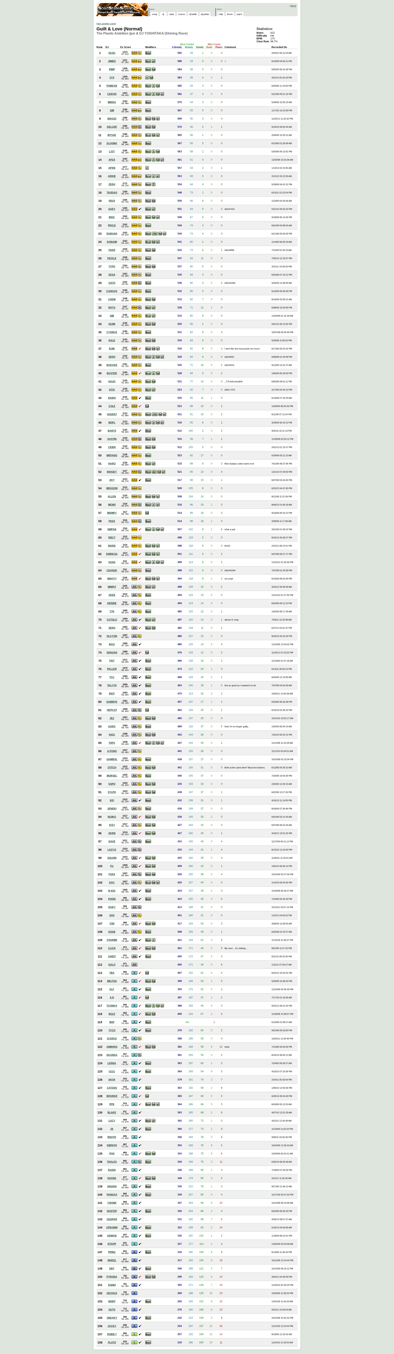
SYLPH (112, 792)
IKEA (112, 644)
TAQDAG (112, 192)
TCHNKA (112, 1005)
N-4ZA (112, 890)
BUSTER (112, 373)
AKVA (111, 1079)
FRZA (112, 521)
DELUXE (112, 126)
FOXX (112, 874)
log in (293, 6)
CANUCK (111, 291)
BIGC (112, 217)
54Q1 (112, 734)
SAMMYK (111, 701)
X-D (112, 997)
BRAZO (112, 118)
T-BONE (112, 1202)
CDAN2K (112, 570)
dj (163, 14)
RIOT (112, 693)
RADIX (112, 1170)
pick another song (106, 23)
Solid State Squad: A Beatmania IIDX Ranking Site (122, 9)
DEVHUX (112, 1293)
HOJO (111, 381)
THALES (112, 1161)
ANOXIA (112, 1186)
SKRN (112, 833)
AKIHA (112, 398)
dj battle (193, 14)
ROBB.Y (112, 1334)
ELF (112, 989)
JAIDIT (112, 956)
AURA (112, 726)
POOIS (112, 899)
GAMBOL (112, 759)
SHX (112, 915)
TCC (112, 677)
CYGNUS (112, 332)
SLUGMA (112, 143)
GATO (112, 283)
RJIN (112, 348)
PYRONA (112, 1276)
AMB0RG (112, 1046)
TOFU (112, 742)
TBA (112, 972)
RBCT (111, 537)
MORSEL (112, 775)
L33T (112, 151)
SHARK (111, 1178)
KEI (112, 800)
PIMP (112, 69)
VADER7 (112, 414)
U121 (112, 1071)
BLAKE (112, 1112)
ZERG (112, 356)
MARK (112, 545)
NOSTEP (112, 1211)
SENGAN (112, 652)
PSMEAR (112, 85)
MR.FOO (112, 981)
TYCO (112, 1030)
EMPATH (112, 1145)
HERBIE (112, 603)
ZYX (112, 77)
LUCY (112, 1120)
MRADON (112, 488)
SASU (111, 53)
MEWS (112, 504)
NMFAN (112, 529)
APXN (111, 168)
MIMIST (112, 586)
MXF (112, 1022)
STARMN (112, 940)
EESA (112, 274)
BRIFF (112, 1301)
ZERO (112, 627)
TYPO (112, 266)
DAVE (112, 841)
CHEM (112, 299)
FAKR (112, 250)
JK (111, 1129)
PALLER (112, 669)
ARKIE (112, 176)
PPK (112, 1104)
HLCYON (112, 636)
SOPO (111, 784)
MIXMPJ (112, 512)
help (221, 14)
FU (111, 866)
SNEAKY (112, 1317)
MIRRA (112, 102)
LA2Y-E (112, 849)
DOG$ (111, 931)
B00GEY (112, 471)
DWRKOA (112, 554)
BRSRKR (112, 1096)
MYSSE (112, 135)
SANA (112, 562)
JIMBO (112, 61)
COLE (112, 406)
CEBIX (112, 447)
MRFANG (112, 455)
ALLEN (112, 496)
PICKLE (111, 258)
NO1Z (112, 1014)
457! (112, 480)
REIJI (112, 200)
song (154, 14)
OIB (112, 315)
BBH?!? (112, 578)
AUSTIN (112, 439)
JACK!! (112, 1326)
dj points (205, 14)
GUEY (111, 209)
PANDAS (112, 1194)
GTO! (112, 389)
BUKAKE (112, 365)
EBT (111, 1268)
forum (230, 14)
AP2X (112, 159)
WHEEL (112, 1260)
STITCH (112, 767)
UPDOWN (112, 1227)
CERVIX (112, 94)
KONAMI (112, 241)
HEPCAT (112, 710)
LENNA (112, 1063)
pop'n (239, 14)
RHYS (111, 307)
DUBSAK (112, 233)
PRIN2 (112, 1252)
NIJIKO (112, 816)
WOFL (111, 422)
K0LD (112, 340)
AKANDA (111, 1055)
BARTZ (112, 430)
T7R (112, 611)
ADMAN (112, 1235)
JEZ (112, 718)
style (171, 14)
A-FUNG (112, 751)
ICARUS (112, 1038)
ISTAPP (112, 1244)
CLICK (112, 948)
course (181, 14)
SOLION (112, 857)
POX (112, 1153)
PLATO (112, 1342)
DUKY (112, 907)
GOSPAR (112, 1219)
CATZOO (112, 1087)
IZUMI (112, 324)
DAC (112, 882)
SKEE (112, 595)
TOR (112, 923)
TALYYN (112, 685)
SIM (112, 110)
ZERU (112, 184)
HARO (112, 463)
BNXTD (112, 1137)
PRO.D (112, 225)
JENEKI (111, 808)
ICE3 (112, 825)
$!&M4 (112, 1285)
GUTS (112, 1309)
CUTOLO (112, 619)
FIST (112, 660)
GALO (111, 964)
